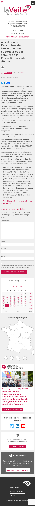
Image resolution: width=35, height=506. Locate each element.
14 (18, 299)
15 (21, 299)
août (18, 311)
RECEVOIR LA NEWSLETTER (17, 37)
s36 (30, 308)
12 (10, 299)
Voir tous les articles (13, 409)
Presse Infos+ (14, 487)
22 (21, 302)
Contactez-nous (17, 446)
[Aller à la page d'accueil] (17, 10)
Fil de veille (17, 30)
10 (3, 299)
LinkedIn (17, 426)
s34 (30, 302)
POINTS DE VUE (17, 33)
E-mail (3, 249)
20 (14, 302)
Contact (12, 495)
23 (25, 302)
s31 (30, 293)
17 (3, 302)
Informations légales (17, 491)
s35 (30, 305)
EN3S (22, 72)
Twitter (12, 426)
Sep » (30, 311)
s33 (30, 299)
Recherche (33, 3)
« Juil (5, 311)
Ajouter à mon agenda (10, 77)
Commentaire (5, 220)
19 (10, 302)
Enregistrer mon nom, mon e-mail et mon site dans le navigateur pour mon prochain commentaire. (17, 266)
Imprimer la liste (2, 67)
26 (10, 305)
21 (18, 302)
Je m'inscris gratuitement (17, 470)
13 (14, 299)
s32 (30, 296)
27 (14, 305)
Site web (3, 256)
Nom (3, 241)
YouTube (23, 426)
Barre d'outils (2, 1)
